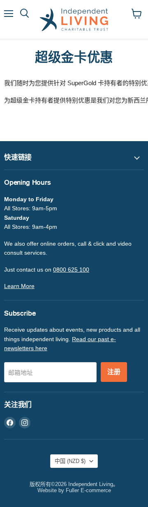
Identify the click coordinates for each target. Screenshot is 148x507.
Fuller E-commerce (88, 490)
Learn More (19, 286)
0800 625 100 (71, 269)
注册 (113, 372)
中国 (70, 461)
